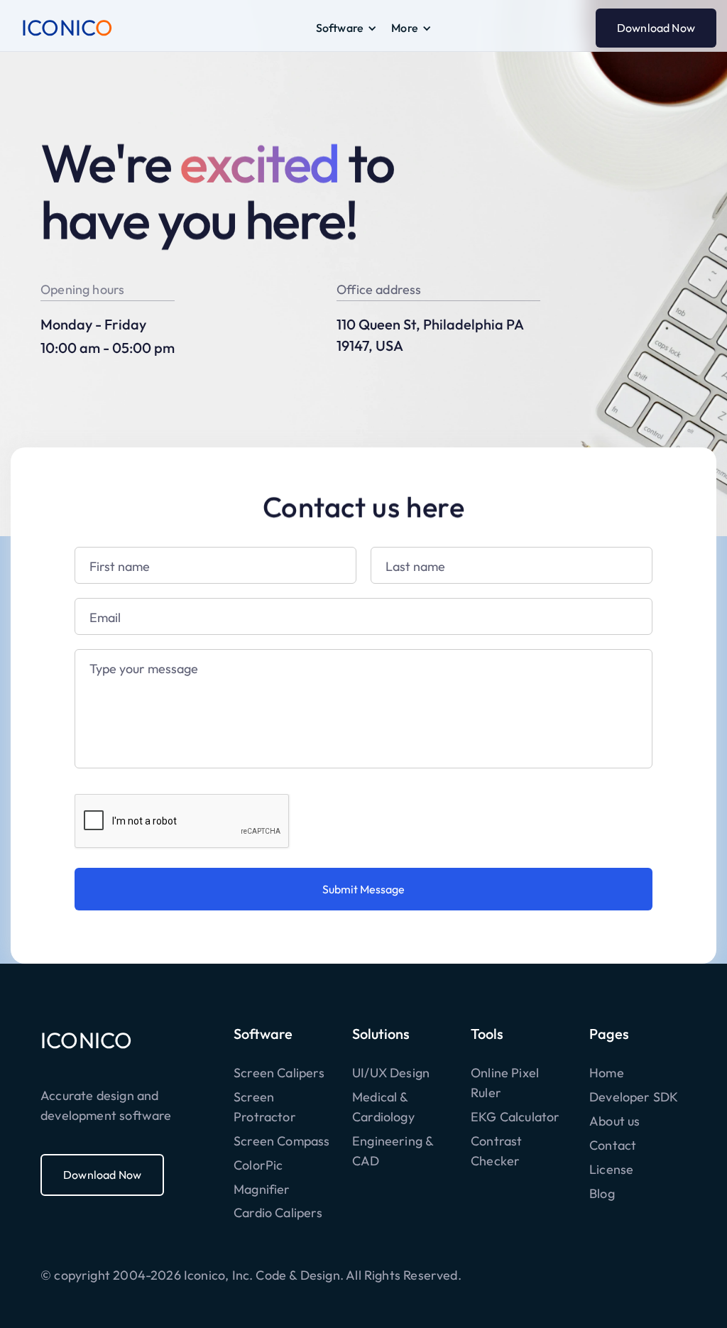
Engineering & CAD (392, 1151)
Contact (612, 1145)
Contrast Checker (496, 1151)
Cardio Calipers (278, 1212)
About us (614, 1121)
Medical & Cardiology (383, 1107)
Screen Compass (282, 1141)
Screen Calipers (279, 1073)
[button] (346, 28)
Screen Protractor (265, 1107)
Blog (602, 1193)
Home (606, 1073)
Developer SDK (633, 1097)
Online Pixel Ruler (505, 1083)
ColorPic (258, 1165)
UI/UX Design (391, 1073)
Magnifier (262, 1189)
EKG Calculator (515, 1117)
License (611, 1169)
